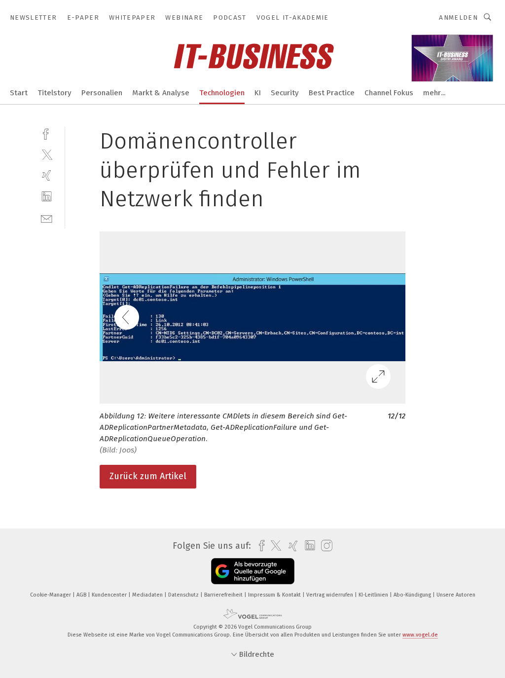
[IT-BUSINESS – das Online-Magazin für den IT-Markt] (19, 92)
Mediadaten (148, 595)
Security (285, 92)
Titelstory (54, 92)
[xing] (46, 175)
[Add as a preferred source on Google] (252, 571)
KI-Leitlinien (374, 595)
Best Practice (332, 92)
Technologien (222, 92)
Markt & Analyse (160, 92)
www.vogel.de (420, 635)
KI (257, 92)
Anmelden (458, 17)
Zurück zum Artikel (147, 476)
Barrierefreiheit (224, 595)
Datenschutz (184, 595)
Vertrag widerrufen (330, 595)
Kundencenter (110, 595)
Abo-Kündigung (413, 595)
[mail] (46, 218)
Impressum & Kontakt (275, 595)
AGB (82, 595)
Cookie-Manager (51, 595)
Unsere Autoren (455, 595)
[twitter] (46, 154)
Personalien (101, 92)
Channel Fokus (388, 92)
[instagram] (324, 546)
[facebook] (46, 133)
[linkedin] (46, 196)
